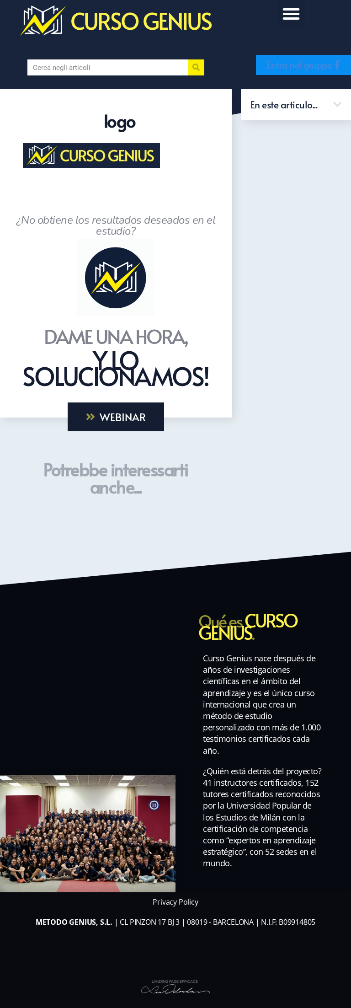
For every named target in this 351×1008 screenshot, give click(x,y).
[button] (291, 13)
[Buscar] (196, 67)
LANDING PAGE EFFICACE (175, 981)
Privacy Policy (175, 902)
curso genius (140, 20)
